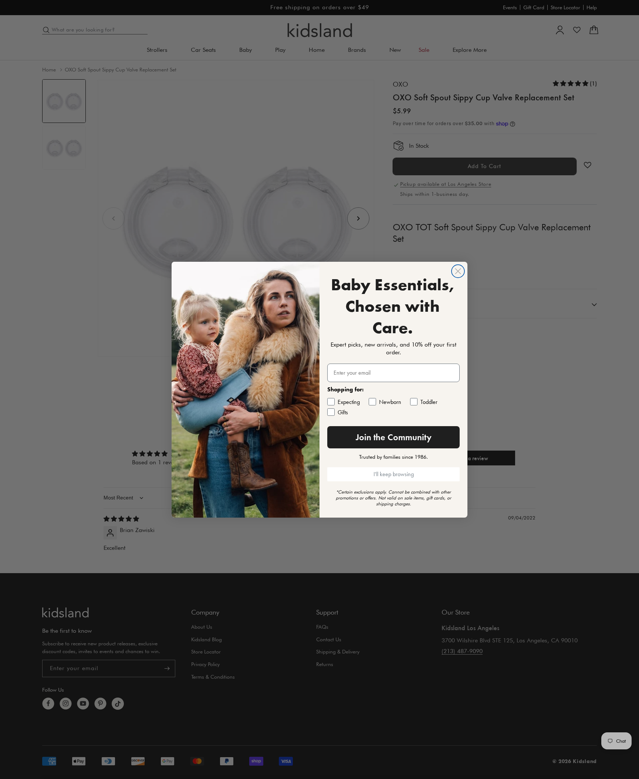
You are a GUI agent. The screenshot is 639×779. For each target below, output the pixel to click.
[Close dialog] (458, 271)
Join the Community (394, 437)
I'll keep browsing (393, 474)
